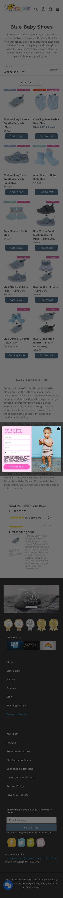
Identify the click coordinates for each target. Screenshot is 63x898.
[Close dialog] (58, 428)
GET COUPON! (16, 467)
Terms (6, 462)
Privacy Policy (26, 461)
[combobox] (7, 453)
